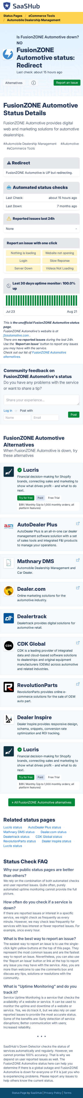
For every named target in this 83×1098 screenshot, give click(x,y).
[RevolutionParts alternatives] (9, 687)
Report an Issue (67, 82)
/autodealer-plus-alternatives (24, 520)
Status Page (19, 1092)
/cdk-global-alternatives (21, 639)
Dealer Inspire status (56, 841)
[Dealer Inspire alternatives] (9, 719)
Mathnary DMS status (19, 832)
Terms (67, 1092)
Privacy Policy (53, 1092)
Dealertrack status (16, 836)
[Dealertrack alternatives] (9, 618)
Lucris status (12, 827)
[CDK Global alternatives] (9, 646)
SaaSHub (36, 1092)
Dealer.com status (54, 832)
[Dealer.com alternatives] (9, 591)
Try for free (26, 497)
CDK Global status (49, 836)
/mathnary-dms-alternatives (24, 557)
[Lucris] (9, 472)
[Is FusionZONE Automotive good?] (34, 83)
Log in (8, 410)
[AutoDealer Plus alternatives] (9, 526)
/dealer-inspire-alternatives (23, 713)
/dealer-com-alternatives (21, 584)
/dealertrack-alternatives (21, 612)
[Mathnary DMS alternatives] (9, 563)
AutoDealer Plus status (44, 827)
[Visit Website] (77, 523)
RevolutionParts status (19, 841)
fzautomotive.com (16, 335)
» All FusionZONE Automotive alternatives (42, 802)
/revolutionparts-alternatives (24, 681)
